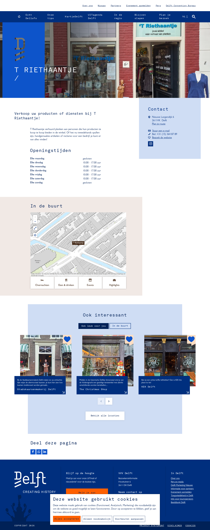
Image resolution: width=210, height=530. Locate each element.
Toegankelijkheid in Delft (182, 496)
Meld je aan (87, 493)
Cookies (190, 526)
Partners (116, 6)
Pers (158, 6)
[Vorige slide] (101, 401)
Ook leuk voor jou (93, 326)
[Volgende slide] (108, 401)
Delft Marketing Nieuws (182, 485)
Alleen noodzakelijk (97, 519)
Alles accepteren (66, 519)
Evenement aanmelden (138, 6)
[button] (78, 244)
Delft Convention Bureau (181, 6)
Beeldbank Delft (178, 502)
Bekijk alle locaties (105, 416)
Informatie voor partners (182, 489)
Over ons (87, 6)
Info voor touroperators (182, 499)
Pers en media (177, 482)
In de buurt (120, 326)
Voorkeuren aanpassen (129, 519)
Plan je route (159, 124)
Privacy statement (152, 526)
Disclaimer (175, 526)
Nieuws (102, 6)
